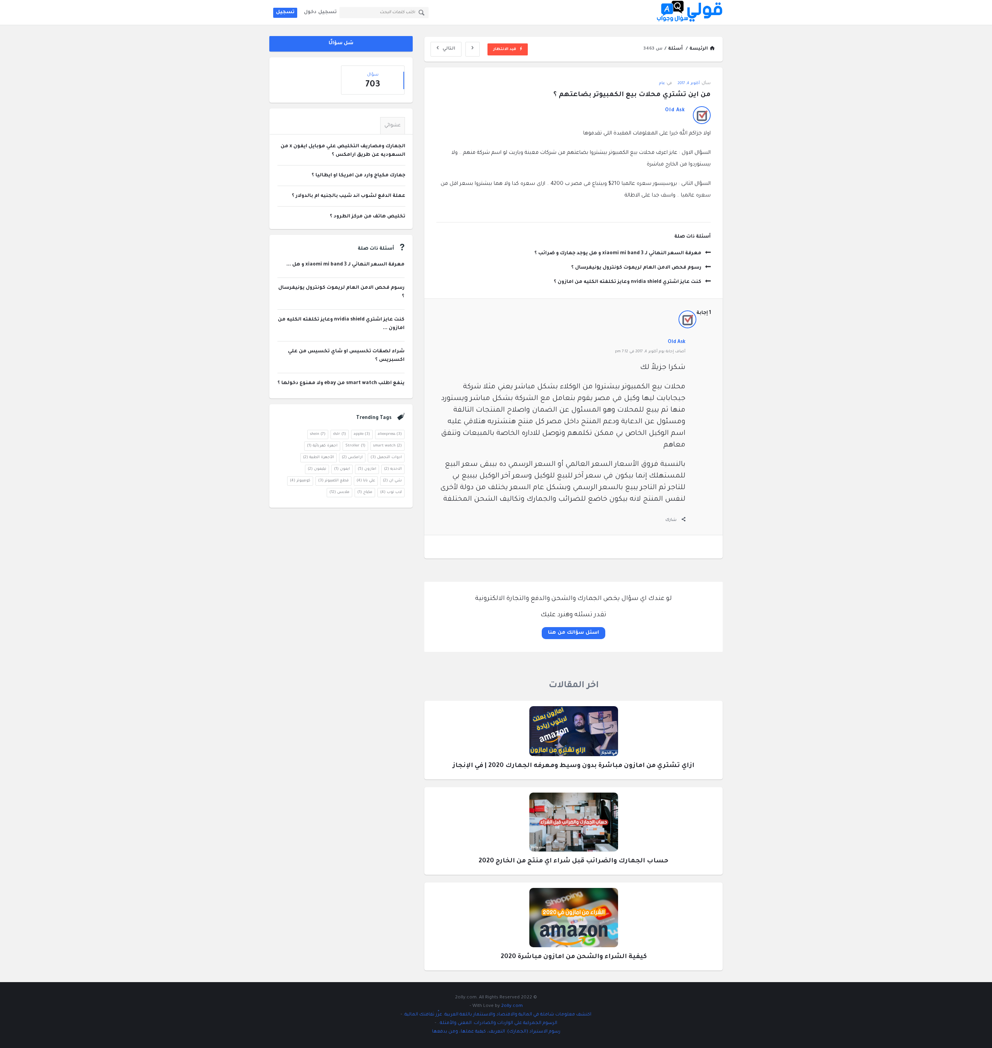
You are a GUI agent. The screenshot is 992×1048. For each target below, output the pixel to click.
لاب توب (391, 492)
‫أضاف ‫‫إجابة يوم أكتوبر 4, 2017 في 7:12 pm (650, 352)
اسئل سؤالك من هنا (573, 633)
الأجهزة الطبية (318, 457)
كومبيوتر (300, 481)
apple (362, 434)
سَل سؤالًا (341, 43)
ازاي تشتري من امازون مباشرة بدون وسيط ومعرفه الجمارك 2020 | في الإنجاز (573, 765)
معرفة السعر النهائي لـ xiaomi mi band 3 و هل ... (345, 264)
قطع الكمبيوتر (333, 481)
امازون (367, 469)
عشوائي (392, 125)
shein (318, 434)
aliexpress (390, 434)
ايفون (342, 469)
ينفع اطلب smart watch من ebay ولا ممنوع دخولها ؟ (341, 383)
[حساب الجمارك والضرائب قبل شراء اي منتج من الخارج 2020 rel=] (573, 824)
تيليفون (317, 469)
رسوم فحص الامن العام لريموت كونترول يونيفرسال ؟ (636, 268)
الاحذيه (393, 469)
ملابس (339, 492)
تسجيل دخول (320, 12)
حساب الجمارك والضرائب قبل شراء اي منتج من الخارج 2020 (573, 861)
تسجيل (285, 12)
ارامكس (352, 457)
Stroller (355, 446)
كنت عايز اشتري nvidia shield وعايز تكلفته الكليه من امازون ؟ (627, 282)
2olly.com (512, 1006)
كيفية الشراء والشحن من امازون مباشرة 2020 (574, 956)
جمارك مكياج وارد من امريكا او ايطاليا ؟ (358, 175)
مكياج (364, 492)
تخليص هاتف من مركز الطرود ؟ (367, 216)
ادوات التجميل (386, 457)
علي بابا (365, 481)
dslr (339, 434)
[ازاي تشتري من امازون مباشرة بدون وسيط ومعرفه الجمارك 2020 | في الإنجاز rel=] (573, 733)
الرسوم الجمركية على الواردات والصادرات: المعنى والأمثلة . (496, 1023)
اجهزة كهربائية (322, 446)
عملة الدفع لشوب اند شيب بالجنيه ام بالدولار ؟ (348, 196)
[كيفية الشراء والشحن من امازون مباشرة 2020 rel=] (573, 920)
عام (662, 83)
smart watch (387, 446)
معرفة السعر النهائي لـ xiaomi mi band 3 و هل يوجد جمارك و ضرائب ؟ (617, 253)
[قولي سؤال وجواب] (684, 12)
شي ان (392, 481)
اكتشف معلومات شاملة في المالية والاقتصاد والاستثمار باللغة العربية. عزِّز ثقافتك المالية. (496, 1014)
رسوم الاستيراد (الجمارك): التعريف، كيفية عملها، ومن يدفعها (496, 1031)
